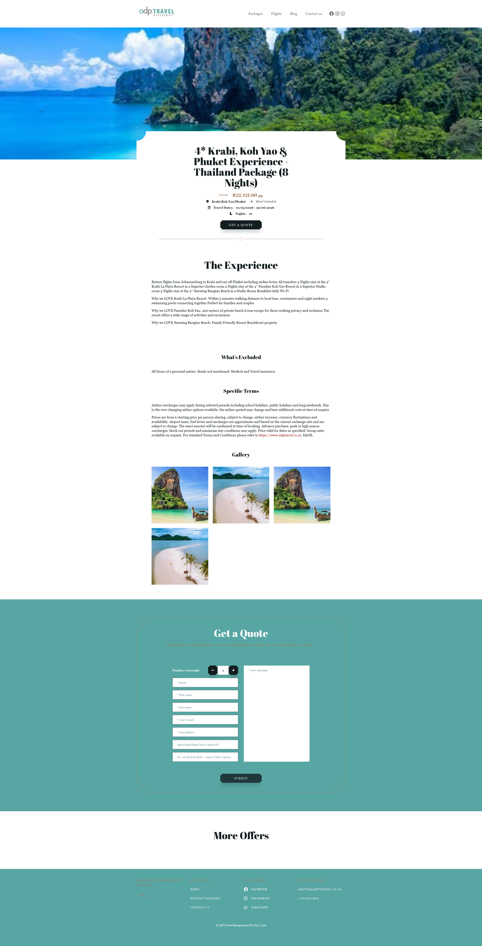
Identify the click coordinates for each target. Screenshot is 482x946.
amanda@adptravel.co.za (319, 889)
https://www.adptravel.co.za (280, 435)
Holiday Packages (205, 898)
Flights (276, 14)
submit (241, 778)
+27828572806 (308, 898)
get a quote (241, 225)
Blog (293, 14)
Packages (255, 14)
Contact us (314, 14)
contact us (200, 907)
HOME (194, 889)
